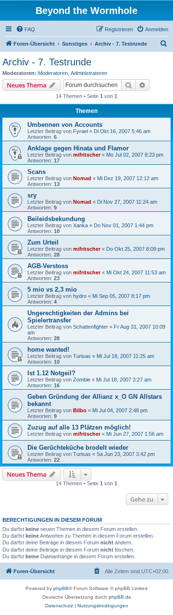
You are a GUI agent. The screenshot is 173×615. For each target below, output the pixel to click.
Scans (36, 171)
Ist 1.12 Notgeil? (51, 373)
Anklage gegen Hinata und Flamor (78, 148)
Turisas (82, 356)
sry (32, 195)
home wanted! (48, 349)
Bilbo (79, 410)
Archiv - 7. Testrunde (46, 62)
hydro (79, 296)
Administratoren (89, 73)
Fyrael (80, 131)
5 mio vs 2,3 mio (52, 289)
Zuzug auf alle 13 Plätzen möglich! (79, 427)
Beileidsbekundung (56, 218)
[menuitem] (25, 29)
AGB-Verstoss (47, 266)
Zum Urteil (43, 242)
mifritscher (86, 155)
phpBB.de (120, 597)
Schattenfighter (90, 327)
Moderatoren (53, 73)
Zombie (81, 379)
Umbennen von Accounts (64, 124)
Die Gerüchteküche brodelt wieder (77, 447)
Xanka (80, 225)
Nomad (82, 178)
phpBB (61, 588)
